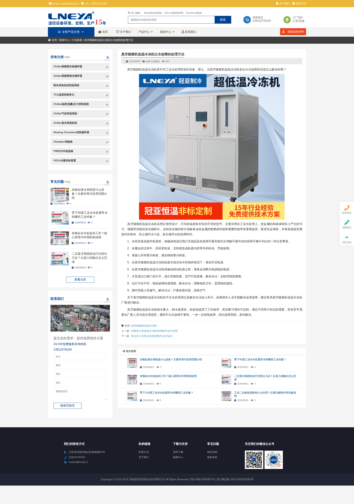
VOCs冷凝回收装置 (173, 13)
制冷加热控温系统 (153, 13)
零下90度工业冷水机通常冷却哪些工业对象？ (260, 359)
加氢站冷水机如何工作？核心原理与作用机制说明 (168, 376)
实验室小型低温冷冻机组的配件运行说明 (154, 330)
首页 (54, 40)
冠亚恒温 (80, 17)
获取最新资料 (295, 31)
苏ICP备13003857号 (202, 479)
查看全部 (80, 279)
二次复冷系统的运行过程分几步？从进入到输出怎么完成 (89, 257)
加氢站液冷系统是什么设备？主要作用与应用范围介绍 (171, 359)
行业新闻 (77, 40)
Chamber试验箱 (194, 13)
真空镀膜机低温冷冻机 (144, 325)
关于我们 (284, 3)
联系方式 (301, 3)
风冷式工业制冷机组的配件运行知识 (151, 336)
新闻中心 (64, 40)
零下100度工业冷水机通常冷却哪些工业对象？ (166, 392)
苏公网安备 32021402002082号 (235, 479)
